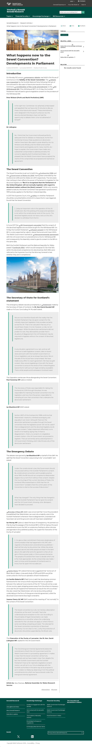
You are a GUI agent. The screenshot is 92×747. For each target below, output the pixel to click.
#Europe (54, 689)
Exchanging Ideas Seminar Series (36, 726)
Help (72, 1)
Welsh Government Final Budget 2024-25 (56, 705)
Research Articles (26, 23)
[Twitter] (18, 737)
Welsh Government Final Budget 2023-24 (56, 711)
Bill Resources (58, 16)
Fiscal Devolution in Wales (54, 715)
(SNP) (18, 512)
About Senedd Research (13, 710)
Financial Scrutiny (22, 16)
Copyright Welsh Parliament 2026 (16, 743)
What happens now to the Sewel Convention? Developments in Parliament (31, 26)
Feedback (81, 26)
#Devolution (46, 689)
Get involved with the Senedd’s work (35, 711)
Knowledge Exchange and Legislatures (34, 722)
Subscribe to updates (12, 714)
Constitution (64, 35)
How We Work (72, 4)
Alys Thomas (19, 683)
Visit (82, 4)
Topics (8, 16)
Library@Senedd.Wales (12, 706)
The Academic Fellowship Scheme (34, 716)
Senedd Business (58, 4)
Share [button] (63, 26)
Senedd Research (12, 23)
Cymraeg (81, 1)
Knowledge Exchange (41, 16)
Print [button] (72, 26)
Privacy (38, 743)
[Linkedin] (32, 737)
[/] (15, 10)
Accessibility (30, 743)
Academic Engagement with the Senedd (36, 705)
